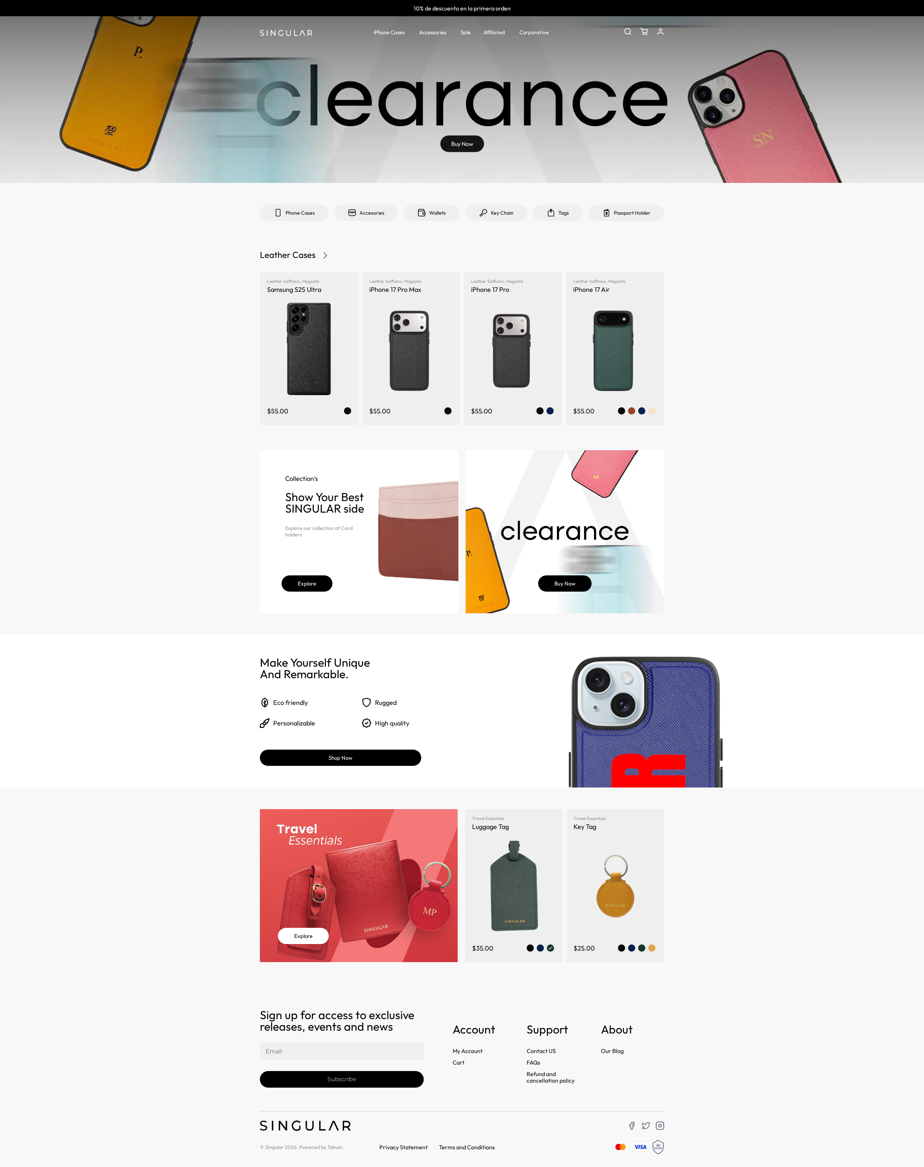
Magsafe (310, 281)
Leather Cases (287, 254)
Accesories (371, 213)
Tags (563, 213)
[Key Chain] (483, 212)
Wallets (437, 213)
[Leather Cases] (325, 255)
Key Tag (585, 826)
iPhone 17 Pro (490, 289)
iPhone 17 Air (591, 289)
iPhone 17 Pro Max (395, 289)
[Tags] (551, 212)
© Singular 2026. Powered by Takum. (302, 1147)
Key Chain (502, 213)
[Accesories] (352, 212)
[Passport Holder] (606, 212)
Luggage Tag (490, 826)
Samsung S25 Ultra (294, 289)
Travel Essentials (488, 818)
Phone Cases (300, 213)
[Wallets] (422, 212)
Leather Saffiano (283, 281)
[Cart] (644, 31)
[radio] (347, 410)
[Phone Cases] (278, 212)
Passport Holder (632, 213)
